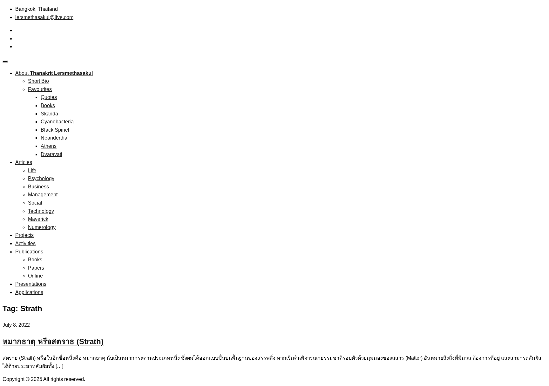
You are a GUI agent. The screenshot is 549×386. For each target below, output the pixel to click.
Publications (29, 251)
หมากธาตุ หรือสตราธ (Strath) (53, 341)
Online (35, 275)
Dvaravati (51, 154)
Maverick (38, 219)
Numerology (42, 227)
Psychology (41, 178)
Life (32, 170)
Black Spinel (55, 130)
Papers (36, 268)
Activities (25, 243)
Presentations (30, 284)
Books (48, 105)
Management (43, 194)
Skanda (49, 113)
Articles (23, 162)
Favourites (40, 89)
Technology (41, 211)
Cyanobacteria (57, 121)
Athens (49, 146)
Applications (29, 292)
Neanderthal (55, 138)
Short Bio (38, 81)
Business (38, 186)
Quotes (49, 97)
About (54, 73)
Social (35, 203)
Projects (24, 235)
